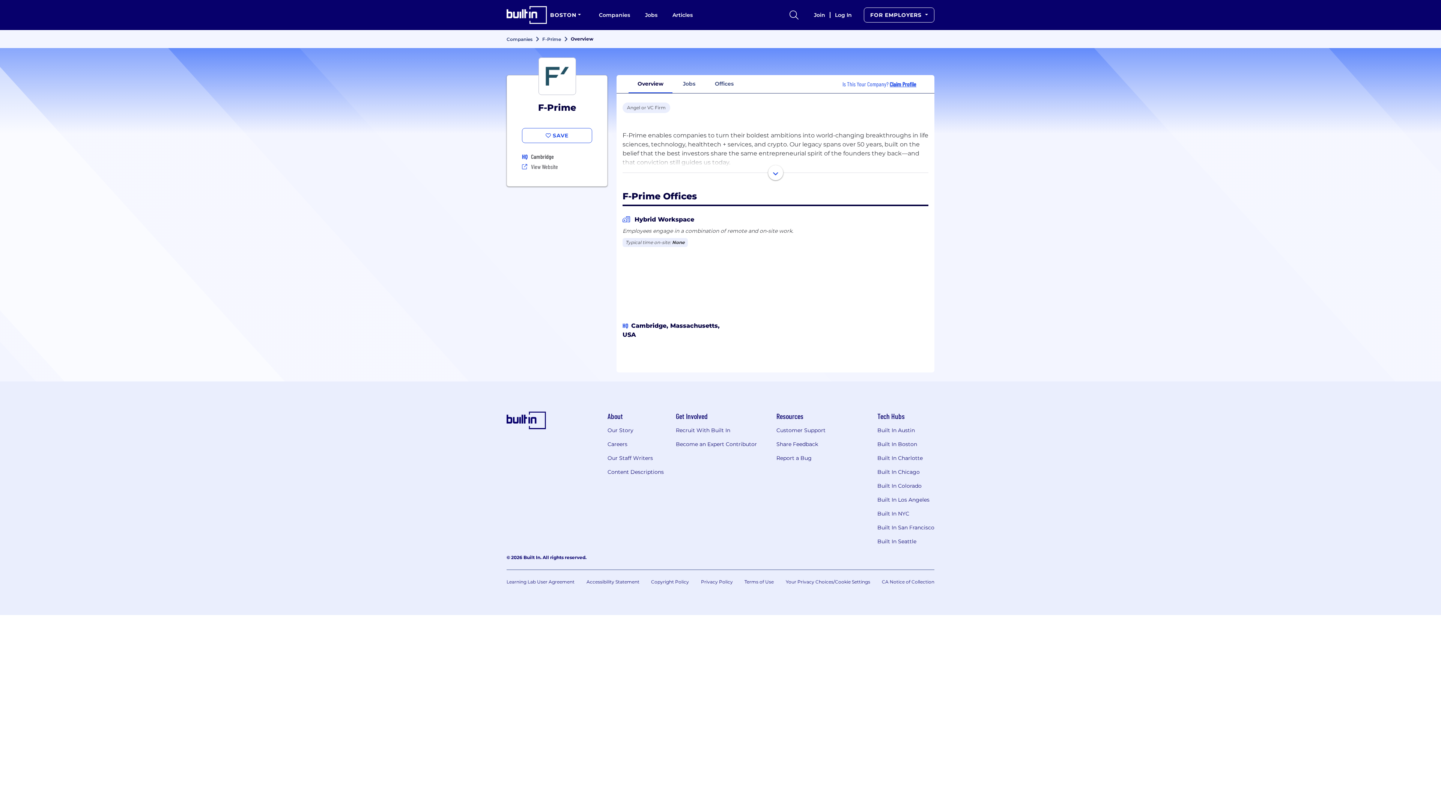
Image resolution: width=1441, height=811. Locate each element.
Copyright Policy (670, 582)
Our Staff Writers (630, 458)
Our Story (620, 430)
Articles (682, 15)
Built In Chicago (898, 472)
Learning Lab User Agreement (541, 582)
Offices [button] (724, 83)
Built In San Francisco (905, 527)
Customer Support (801, 430)
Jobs (651, 15)
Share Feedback (797, 444)
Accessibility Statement (613, 582)
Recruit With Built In (703, 430)
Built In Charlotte (900, 458)
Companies (614, 15)
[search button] (794, 15)
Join (819, 15)
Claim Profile (903, 83)
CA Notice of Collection (908, 582)
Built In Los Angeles (903, 499)
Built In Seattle (896, 541)
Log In (843, 15)
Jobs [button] (689, 83)
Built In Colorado (899, 485)
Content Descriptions (636, 472)
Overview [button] (650, 83)
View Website (544, 166)
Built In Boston (897, 444)
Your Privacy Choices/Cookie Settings (828, 582)
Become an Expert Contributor (716, 444)
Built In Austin (896, 430)
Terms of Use (759, 582)
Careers (617, 444)
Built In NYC (893, 513)
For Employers (897, 15)
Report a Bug (794, 458)
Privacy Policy (717, 582)
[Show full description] (775, 172)
